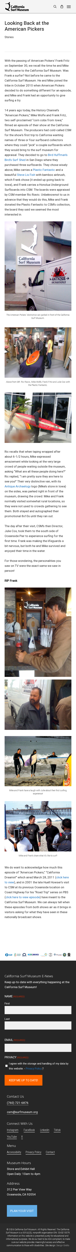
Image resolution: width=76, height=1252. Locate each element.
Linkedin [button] (44, 1130)
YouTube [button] (12, 1136)
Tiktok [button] (57, 1130)
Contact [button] (50, 1152)
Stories (9, 37)
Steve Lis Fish (26, 175)
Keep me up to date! (23, 1080)
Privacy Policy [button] (33, 1152)
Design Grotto (62, 1245)
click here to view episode (23, 897)
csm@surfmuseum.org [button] (22, 1112)
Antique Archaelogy (18, 486)
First (7, 1003)
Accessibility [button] (14, 1152)
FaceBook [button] (29, 1130)
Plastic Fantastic (44, 170)
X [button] (22, 1136)
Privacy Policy (34, 1068)
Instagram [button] (12, 1130)
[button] (69, 6)
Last (7, 1019)
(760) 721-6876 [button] (17, 1103)
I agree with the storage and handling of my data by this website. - (38, 1066)
